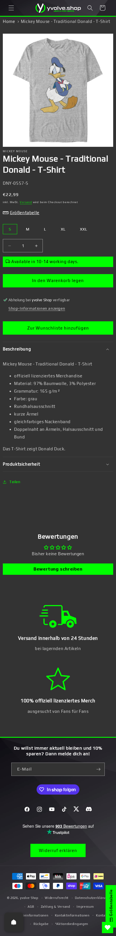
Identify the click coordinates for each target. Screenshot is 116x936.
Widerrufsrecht (56, 898)
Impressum (85, 906)
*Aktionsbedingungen (71, 924)
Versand (26, 202)
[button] (11, 8)
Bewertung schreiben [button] (58, 569)
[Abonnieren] (98, 769)
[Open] (13, 922)
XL (63, 229)
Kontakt (102, 915)
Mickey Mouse (15, 151)
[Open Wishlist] (107, 927)
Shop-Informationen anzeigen (36, 308)
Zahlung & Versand (55, 906)
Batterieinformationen (30, 915)
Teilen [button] (15, 481)
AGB (31, 906)
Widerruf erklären (58, 850)
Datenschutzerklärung (92, 898)
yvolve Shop (29, 898)
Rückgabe (41, 924)
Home (9, 21)
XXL (83, 229)
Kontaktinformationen (72, 915)
